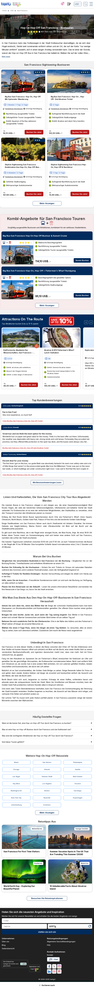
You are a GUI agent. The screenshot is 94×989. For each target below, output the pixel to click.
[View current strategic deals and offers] (62, 4)
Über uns (5, 941)
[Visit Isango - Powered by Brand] (17, 5)
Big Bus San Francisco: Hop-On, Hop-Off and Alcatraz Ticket (25, 448)
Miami (16, 762)
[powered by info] (34, 969)
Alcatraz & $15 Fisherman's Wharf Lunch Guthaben (59, 351)
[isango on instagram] (59, 966)
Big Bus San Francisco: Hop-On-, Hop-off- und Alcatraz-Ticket (68, 98)
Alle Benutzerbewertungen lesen (47, 483)
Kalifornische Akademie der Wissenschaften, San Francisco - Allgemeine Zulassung (18, 351)
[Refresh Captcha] (89, 926)
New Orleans (77, 776)
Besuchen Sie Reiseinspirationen (47, 898)
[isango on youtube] (54, 971)
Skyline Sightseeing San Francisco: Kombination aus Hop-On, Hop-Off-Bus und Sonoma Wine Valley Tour (22, 166)
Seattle (77, 769)
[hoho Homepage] (6, 4)
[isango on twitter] (54, 966)
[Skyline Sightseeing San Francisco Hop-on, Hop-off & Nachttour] (69, 149)
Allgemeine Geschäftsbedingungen (61, 941)
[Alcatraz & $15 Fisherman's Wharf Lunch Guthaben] (61, 338)
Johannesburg (16, 805)
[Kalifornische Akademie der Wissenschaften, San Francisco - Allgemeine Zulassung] (20, 338)
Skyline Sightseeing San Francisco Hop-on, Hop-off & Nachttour (69, 166)
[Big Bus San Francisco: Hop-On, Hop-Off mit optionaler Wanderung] (23, 81)
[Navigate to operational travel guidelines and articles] (69, 4)
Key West (16, 784)
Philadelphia (77, 762)
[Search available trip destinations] (85, 4)
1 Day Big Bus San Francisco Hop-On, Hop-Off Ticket (22, 421)
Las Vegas (16, 776)
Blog (4, 945)
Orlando (47, 769)
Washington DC (16, 791)
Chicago (16, 769)
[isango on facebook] (49, 966)
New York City (16, 798)
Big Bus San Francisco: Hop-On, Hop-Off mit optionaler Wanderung (23, 98)
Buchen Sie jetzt (34, 132)
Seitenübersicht (8, 948)
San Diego (77, 791)
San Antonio (47, 762)
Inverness (47, 805)
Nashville (47, 798)
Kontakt (50, 955)
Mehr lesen (6, 56)
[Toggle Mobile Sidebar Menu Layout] (91, 4)
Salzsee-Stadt (47, 776)
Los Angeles (47, 784)
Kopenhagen (77, 798)
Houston (78, 784)
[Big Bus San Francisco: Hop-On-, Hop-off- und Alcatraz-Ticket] (69, 81)
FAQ (48, 945)
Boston (47, 791)
